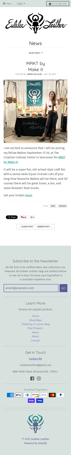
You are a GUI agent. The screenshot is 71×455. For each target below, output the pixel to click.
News (35, 332)
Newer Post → (44, 226)
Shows (62, 206)
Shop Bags (35, 320)
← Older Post (26, 226)
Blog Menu (34, 53)
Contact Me (35, 358)
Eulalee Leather (40, 439)
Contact (35, 340)
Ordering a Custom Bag (36, 324)
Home (35, 316)
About (35, 336)
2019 (53, 206)
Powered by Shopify (35, 443)
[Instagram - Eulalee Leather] (39, 378)
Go (63, 288)
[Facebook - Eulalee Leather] (32, 378)
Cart (59, 3)
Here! (28, 195)
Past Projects (35, 328)
